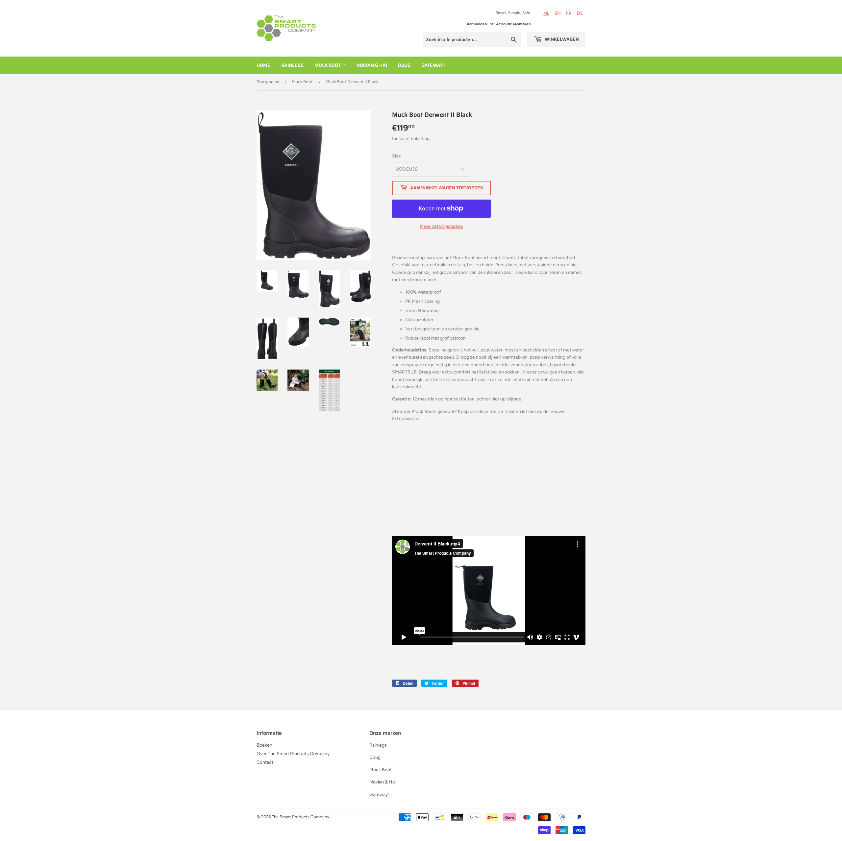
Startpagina (268, 81)
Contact (265, 762)
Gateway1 (433, 65)
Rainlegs (292, 65)
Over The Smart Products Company (293, 754)
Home (263, 65)
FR (569, 13)
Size (396, 156)
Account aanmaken (513, 24)
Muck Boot (328, 65)
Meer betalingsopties (441, 226)
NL (546, 13)
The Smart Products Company (300, 816)
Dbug (404, 65)
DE (580, 13)
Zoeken (264, 745)
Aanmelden (477, 24)
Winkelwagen (561, 39)
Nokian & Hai (372, 65)
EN (558, 13)
